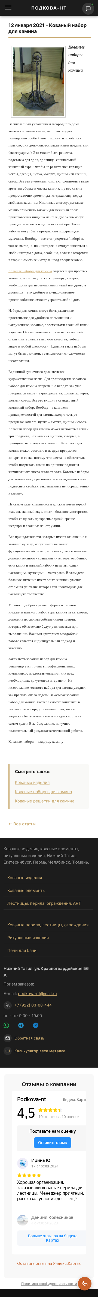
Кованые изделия (32, 782)
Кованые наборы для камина (30, 270)
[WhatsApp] (10, 1026)
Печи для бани (21, 950)
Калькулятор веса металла (39, 1051)
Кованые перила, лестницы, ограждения (47, 924)
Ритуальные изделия (28, 937)
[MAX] (39, 1026)
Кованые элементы (26, 890)
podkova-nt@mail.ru (37, 993)
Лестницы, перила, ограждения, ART (44, 903)
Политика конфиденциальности (49, 1283)
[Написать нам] (88, 9)
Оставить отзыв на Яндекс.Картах (49, 1263)
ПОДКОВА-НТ (49, 8)
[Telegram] (24, 1026)
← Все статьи (22, 823)
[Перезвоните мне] (84, 1283)
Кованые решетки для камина (44, 801)
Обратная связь (29, 1038)
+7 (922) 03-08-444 (33, 1005)
